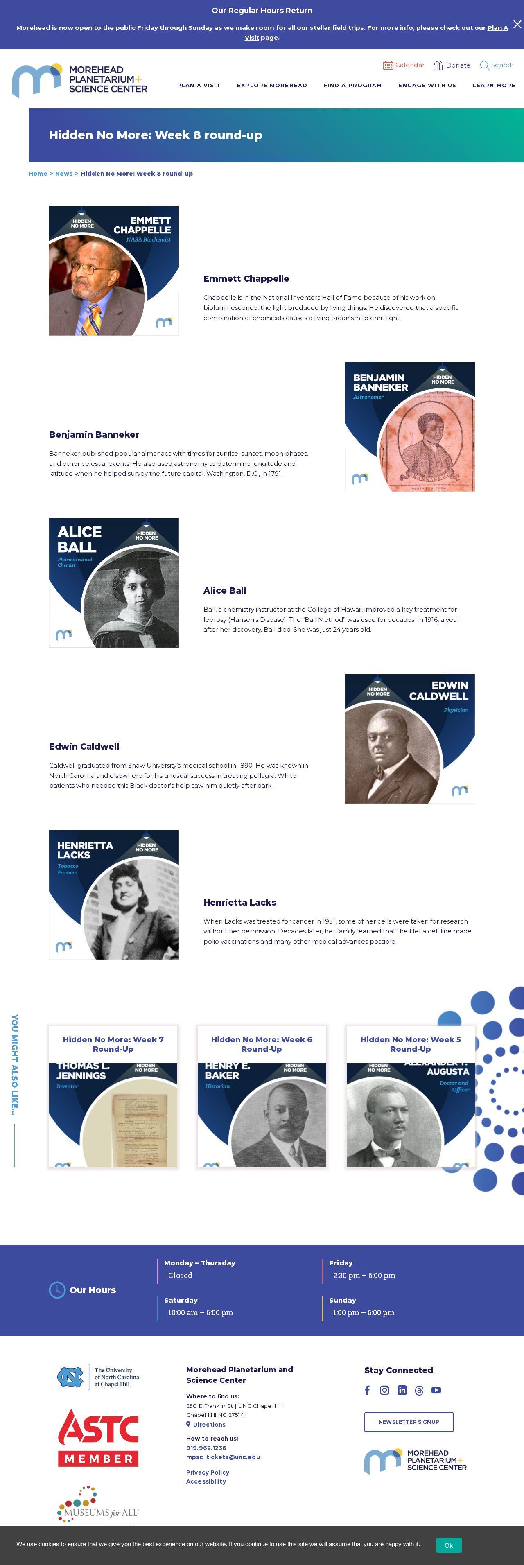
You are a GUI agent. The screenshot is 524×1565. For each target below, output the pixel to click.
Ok (449, 1545)
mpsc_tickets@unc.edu (223, 1457)
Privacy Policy (207, 1472)
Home (38, 173)
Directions (209, 1424)
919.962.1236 (206, 1448)
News (64, 173)
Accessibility (206, 1481)
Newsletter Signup (409, 1422)
